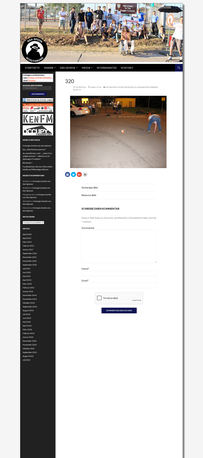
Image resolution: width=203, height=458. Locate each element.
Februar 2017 (28, 246)
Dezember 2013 (29, 341)
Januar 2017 (28, 249)
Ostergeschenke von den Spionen (37, 145)
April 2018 (27, 234)
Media (86, 67)
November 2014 (30, 299)
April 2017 (27, 238)
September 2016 (30, 253)
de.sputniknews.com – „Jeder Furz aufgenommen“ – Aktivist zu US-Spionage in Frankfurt (37, 156)
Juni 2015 (27, 272)
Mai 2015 (27, 276)
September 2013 (30, 352)
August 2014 (28, 310)
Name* (85, 268)
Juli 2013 (26, 360)
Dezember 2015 (29, 257)
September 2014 (30, 306)
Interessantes (107, 67)
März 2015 (27, 284)
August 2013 (28, 356)
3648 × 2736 (96, 87)
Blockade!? (27, 163)
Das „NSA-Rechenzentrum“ (34, 149)
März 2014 (27, 329)
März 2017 (27, 242)
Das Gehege (67, 67)
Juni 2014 (27, 318)
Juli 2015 (26, 268)
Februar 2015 (28, 287)
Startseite (32, 67)
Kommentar (88, 227)
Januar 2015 (28, 291)
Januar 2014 (28, 337)
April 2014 (27, 325)
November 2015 (30, 261)
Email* (85, 280)
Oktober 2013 (29, 348)
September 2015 (30, 265)
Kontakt (127, 67)
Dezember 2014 (29, 295)
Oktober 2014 (29, 303)
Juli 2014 (26, 314)
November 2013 (30, 345)
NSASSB (48, 67)
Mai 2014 (27, 322)
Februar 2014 (28, 333)
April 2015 (27, 280)
